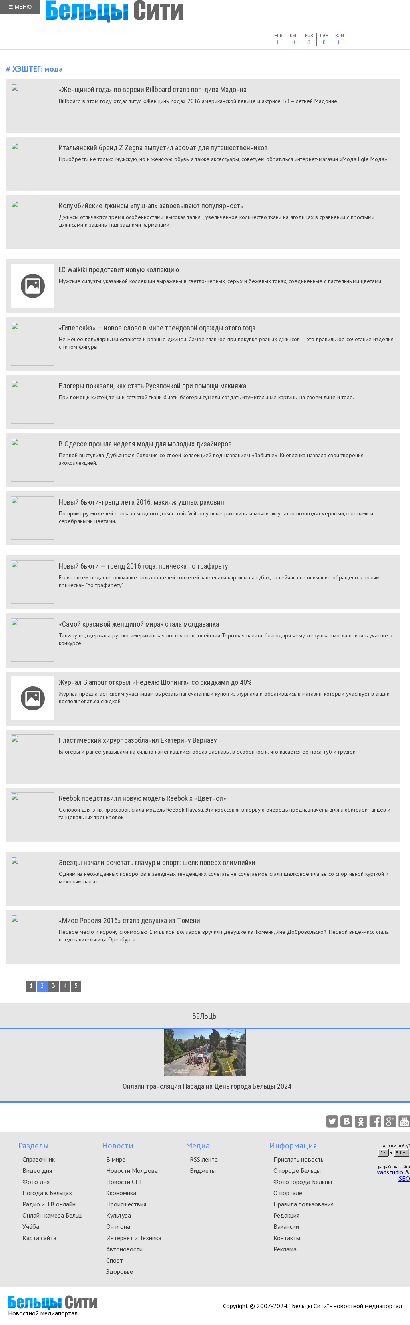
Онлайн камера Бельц (52, 1215)
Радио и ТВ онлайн (49, 1204)
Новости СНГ (124, 1182)
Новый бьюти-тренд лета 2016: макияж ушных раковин (141, 502)
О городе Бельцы (297, 1170)
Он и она (118, 1226)
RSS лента (204, 1159)
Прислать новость (298, 1159)
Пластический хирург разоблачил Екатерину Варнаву (138, 740)
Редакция (286, 1215)
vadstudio (390, 1172)
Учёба (30, 1226)
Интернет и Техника (133, 1238)
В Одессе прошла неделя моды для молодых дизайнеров (145, 444)
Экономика (121, 1193)
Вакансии (286, 1226)
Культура (118, 1215)
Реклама (285, 1249)
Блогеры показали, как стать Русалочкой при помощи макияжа (152, 386)
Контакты (286, 1238)
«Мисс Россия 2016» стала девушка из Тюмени (129, 920)
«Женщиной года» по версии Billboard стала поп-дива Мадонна (153, 89)
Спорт (114, 1260)
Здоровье (119, 1271)
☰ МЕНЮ (20, 7)
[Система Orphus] (393, 1159)
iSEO (404, 1178)
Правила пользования (303, 1204)
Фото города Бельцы (302, 1182)
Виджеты (203, 1170)
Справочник (38, 1159)
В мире (115, 1159)
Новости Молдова (132, 1170)
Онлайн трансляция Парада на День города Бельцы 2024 (207, 1086)
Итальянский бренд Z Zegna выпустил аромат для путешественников (163, 147)
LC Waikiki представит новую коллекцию (119, 269)
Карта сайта (39, 1238)
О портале (287, 1193)
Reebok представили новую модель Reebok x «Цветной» (142, 798)
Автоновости (124, 1249)
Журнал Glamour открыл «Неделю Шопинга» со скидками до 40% (155, 682)
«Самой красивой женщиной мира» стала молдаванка (139, 624)
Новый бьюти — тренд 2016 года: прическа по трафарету (143, 566)
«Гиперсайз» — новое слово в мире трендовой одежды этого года (157, 328)
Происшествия (126, 1204)
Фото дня (36, 1182)
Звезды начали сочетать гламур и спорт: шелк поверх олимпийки (157, 862)
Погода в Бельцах (47, 1193)
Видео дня (37, 1170)
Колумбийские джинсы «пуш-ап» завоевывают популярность (151, 205)
